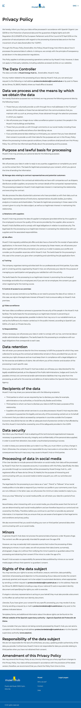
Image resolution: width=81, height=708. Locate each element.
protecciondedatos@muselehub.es (48, 81)
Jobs (39, 690)
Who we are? (42, 682)
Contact (40, 686)
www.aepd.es (25, 633)
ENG (74, 6)
